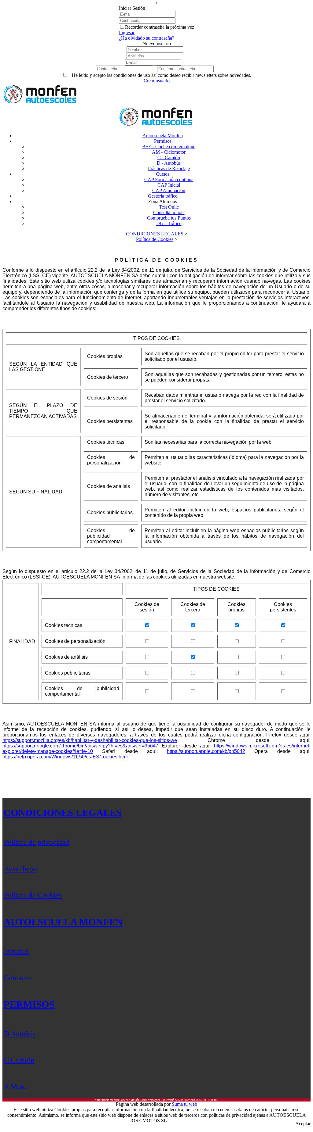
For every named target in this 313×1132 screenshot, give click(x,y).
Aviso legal (20, 869)
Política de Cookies (33, 895)
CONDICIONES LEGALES (63, 812)
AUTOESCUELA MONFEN (63, 921)
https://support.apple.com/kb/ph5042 (206, 751)
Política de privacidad (36, 842)
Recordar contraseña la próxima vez (159, 27)
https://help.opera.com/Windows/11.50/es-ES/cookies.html (65, 756)
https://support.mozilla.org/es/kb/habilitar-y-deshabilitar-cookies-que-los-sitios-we (89, 740)
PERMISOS (29, 1004)
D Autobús (19, 1034)
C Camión (19, 1060)
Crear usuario (157, 80)
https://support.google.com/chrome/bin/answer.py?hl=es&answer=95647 (80, 745)
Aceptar (303, 1123)
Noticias (16, 951)
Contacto (17, 978)
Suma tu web (184, 1104)
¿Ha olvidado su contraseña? (146, 38)
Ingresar (126, 32)
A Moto (15, 1087)
